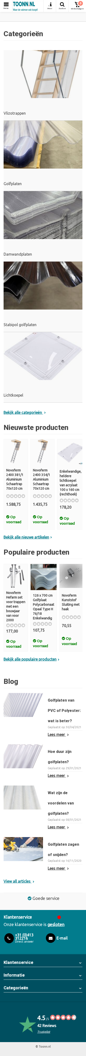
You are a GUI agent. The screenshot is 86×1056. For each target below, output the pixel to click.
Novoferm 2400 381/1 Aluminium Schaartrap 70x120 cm (14, 479)
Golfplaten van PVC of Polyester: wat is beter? (64, 710)
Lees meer (57, 734)
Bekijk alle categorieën (23, 412)
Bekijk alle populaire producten (30, 659)
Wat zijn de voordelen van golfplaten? (61, 803)
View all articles (18, 881)
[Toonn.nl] (27, 6)
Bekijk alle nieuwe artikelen (26, 537)
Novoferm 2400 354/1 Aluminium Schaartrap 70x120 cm (41, 479)
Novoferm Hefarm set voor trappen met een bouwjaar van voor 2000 (15, 606)
